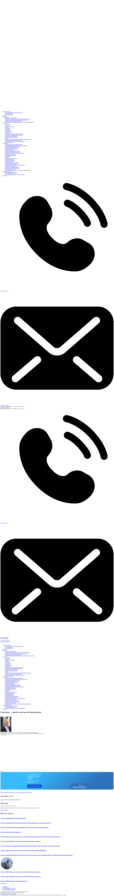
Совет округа (8, 129)
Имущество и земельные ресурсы (12, 167)
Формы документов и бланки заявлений (13, 121)
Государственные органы (10, 173)
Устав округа (7, 124)
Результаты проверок (9, 149)
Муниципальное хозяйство (10, 155)
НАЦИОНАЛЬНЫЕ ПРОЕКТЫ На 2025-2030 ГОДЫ (16, 145)
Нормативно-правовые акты (11, 117)
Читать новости (3, 883)
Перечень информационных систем (12, 151)
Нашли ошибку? (6, 887)
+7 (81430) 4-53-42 (4, 893)
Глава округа (7, 130)
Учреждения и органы (7, 171)
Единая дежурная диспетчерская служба (13, 140)
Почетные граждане (9, 142)
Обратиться (35, 732)
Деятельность (5, 143)
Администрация (8, 131)
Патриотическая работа (10, 160)
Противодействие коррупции (11, 148)
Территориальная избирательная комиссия (13, 134)
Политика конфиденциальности (9, 888)
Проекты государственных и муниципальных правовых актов (18, 118)
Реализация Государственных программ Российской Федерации (18, 170)
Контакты (5, 175)
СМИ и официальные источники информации (14, 141)
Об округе (5, 123)
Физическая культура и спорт (11, 158)
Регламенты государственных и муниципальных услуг (16, 119)
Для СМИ (5, 886)
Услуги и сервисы (6, 111)
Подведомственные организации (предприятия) (15, 174)
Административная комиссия (11, 163)
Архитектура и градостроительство (12, 168)
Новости (4, 115)
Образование (8, 156)
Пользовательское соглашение (9, 889)
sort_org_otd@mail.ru (12, 893)
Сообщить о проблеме (4, 407)
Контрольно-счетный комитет (11, 136)
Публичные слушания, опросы (11, 137)
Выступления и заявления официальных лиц (14, 133)
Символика (7, 128)
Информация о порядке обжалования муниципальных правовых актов (19, 122)
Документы (5, 116)
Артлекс (64, 894)
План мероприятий (9, 113)
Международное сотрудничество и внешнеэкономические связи (18, 139)
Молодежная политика (9, 159)
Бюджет (6, 138)
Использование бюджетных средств (12, 146)
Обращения (7, 132)
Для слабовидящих (4, 638)
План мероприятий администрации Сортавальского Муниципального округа (16, 792)
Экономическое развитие (10, 154)
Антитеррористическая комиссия (12, 162)
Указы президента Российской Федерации (13, 144)
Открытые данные (9, 114)
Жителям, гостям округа (10, 126)
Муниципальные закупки (10, 169)
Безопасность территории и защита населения (14, 153)
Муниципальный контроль (10, 165)
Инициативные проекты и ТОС (11, 147)
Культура (7, 157)
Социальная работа (9, 161)
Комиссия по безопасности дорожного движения (15, 164)
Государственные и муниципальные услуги (14, 112)
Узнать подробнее (4, 809)
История (7, 127)
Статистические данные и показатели (13, 152)
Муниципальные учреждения (11, 172)
